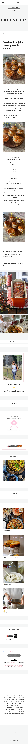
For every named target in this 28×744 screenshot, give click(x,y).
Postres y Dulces (12, 711)
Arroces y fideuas (18, 680)
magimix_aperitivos (20, 693)
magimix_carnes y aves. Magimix (10, 697)
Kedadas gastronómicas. (18, 691)
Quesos (18, 711)
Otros (12, 709)
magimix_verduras (9, 705)
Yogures (21, 721)
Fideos (7, 689)
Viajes (17, 721)
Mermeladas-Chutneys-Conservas (12, 707)
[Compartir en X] (20, 263)
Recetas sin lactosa (13, 715)
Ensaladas (21, 688)
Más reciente (15, 345)
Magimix (13, 693)
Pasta (16, 709)
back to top (13, 732)
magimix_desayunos (11, 699)
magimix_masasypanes (9, 701)
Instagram (7, 110)
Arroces (11, 680)
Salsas (17, 717)
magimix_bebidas (9, 695)
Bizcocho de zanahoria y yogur (11, 557)
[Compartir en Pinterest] (22, 263)
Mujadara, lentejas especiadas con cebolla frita (14, 483)
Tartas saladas (11, 718)
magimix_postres (10, 703)
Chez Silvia (14, 19)
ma (10, 693)
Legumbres (6, 693)
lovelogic (17, 740)
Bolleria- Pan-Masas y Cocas (18, 686)
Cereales (7, 688)
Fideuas (11, 689)
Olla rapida (8, 709)
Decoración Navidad (13, 688)
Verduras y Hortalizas (10, 721)
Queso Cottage (7, 584)
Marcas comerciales (18, 705)
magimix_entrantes (20, 699)
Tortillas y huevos (19, 718)
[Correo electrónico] (3, 265)
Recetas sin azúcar (16, 713)
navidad (10, 37)
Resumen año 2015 (11, 717)
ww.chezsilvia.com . (19, 666)
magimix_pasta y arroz (19, 701)
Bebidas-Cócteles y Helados (16, 682)
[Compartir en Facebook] (18, 263)
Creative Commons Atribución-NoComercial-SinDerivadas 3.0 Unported (13, 664)
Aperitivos (5, 37)
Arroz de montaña (8, 530)
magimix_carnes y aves (17, 695)
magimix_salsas (18, 703)
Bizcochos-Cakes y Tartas (11, 684)
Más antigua (11, 341)
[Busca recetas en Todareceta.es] (14, 652)
